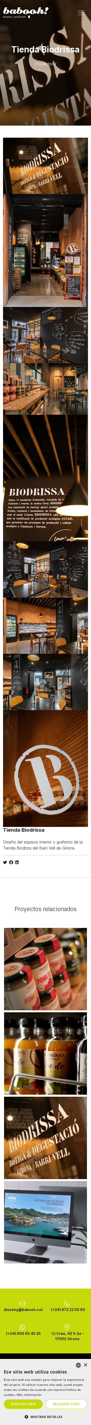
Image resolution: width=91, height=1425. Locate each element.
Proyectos (44, 63)
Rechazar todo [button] (66, 1404)
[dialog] (45, 1392)
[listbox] (78, 1365)
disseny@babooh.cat (23, 1309)
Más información (29, 1395)
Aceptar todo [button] (23, 1404)
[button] (45, 1416)
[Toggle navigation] (81, 13)
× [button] (85, 1365)
